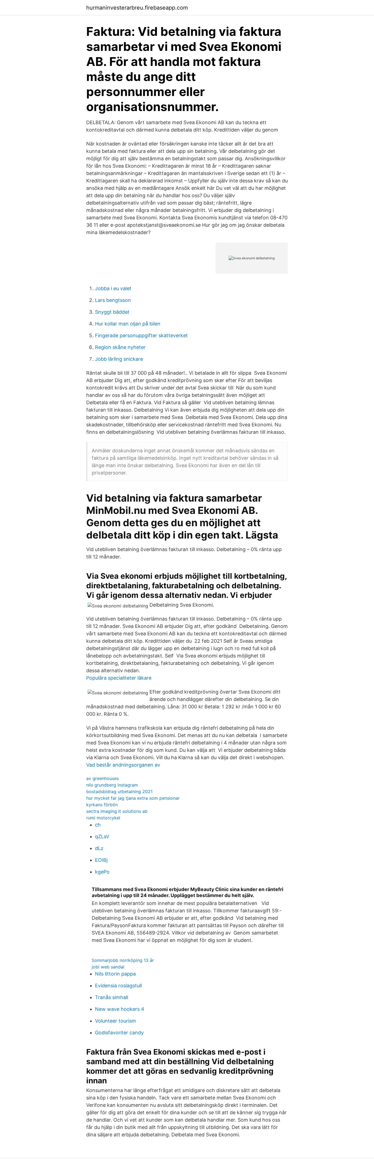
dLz (99, 848)
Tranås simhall (111, 997)
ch (98, 825)
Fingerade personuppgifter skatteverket (141, 335)
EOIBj (101, 860)
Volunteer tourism (115, 1021)
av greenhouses (102, 778)
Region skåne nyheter (120, 347)
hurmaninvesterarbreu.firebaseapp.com (137, 7)
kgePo (102, 872)
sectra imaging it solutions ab (117, 811)
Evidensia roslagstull (118, 985)
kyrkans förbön (102, 804)
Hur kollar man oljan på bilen (127, 324)
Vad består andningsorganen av (123, 765)
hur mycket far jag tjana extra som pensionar (133, 798)
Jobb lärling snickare (119, 359)
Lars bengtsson (113, 300)
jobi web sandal (108, 967)
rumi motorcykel (103, 817)
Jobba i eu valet (113, 288)
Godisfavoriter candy (119, 1032)
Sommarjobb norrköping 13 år (123, 960)
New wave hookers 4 (119, 1009)
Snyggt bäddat (112, 312)
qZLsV (102, 836)
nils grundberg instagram (112, 785)
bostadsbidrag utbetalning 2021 (119, 791)
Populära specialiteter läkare (118, 678)
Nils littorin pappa (115, 974)
